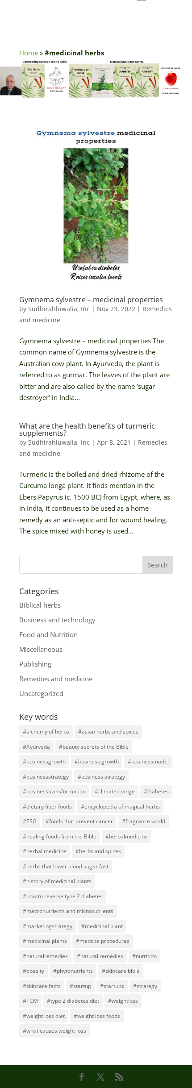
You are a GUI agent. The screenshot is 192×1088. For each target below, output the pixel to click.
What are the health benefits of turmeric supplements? (87, 429)
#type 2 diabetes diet (73, 1001)
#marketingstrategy (47, 926)
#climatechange (115, 791)
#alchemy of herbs (46, 731)
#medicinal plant (102, 926)
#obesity (33, 971)
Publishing (35, 663)
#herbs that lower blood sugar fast (66, 866)
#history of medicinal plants (57, 881)
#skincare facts (42, 986)
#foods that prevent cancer (79, 821)
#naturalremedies (45, 956)
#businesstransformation (54, 791)
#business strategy (101, 776)
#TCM (30, 1001)
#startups (112, 986)
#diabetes (156, 791)
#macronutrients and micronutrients (68, 911)
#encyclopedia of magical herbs (120, 806)
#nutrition (144, 956)
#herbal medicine (45, 851)
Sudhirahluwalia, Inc (59, 308)
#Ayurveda (36, 746)
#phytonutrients (73, 971)
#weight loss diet (44, 1016)
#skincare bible (121, 971)
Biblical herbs (40, 604)
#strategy (145, 986)
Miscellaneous (41, 649)
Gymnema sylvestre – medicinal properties (91, 299)
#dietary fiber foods (47, 806)
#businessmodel (148, 761)
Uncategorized (41, 693)
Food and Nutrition (48, 634)
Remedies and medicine (55, 678)
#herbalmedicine (126, 836)
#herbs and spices (98, 851)
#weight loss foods (97, 1016)
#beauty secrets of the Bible (94, 746)
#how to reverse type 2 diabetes (63, 896)
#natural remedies (100, 956)
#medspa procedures (102, 941)
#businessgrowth (44, 761)
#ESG (30, 821)
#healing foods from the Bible (59, 836)
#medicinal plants (45, 941)
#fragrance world (143, 821)
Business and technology (57, 619)
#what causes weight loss (54, 1030)
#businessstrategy (46, 776)
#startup (80, 986)
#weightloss (123, 1001)
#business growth (97, 761)
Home (28, 52)
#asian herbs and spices (108, 731)
